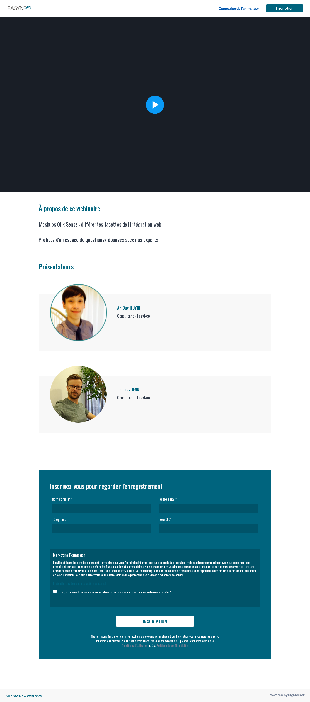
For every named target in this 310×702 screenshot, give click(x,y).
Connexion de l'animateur (239, 8)
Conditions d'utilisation (135, 645)
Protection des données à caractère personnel (79, 583)
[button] (155, 104)
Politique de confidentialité (172, 645)
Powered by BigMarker (287, 695)
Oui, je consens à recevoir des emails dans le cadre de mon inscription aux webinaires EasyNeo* (115, 592)
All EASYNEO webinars (23, 696)
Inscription (284, 8)
